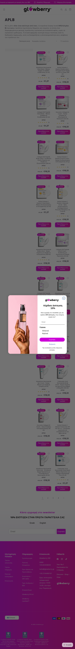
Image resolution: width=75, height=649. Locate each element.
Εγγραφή (52, 339)
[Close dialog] (63, 298)
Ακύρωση (52, 344)
